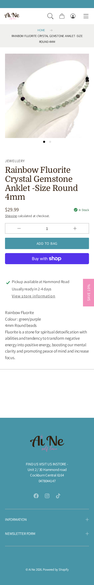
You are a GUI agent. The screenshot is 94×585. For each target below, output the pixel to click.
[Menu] (85, 16)
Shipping (11, 216)
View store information (33, 296)
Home (41, 30)
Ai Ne (32, 569)
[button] (50, 16)
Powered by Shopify (55, 569)
